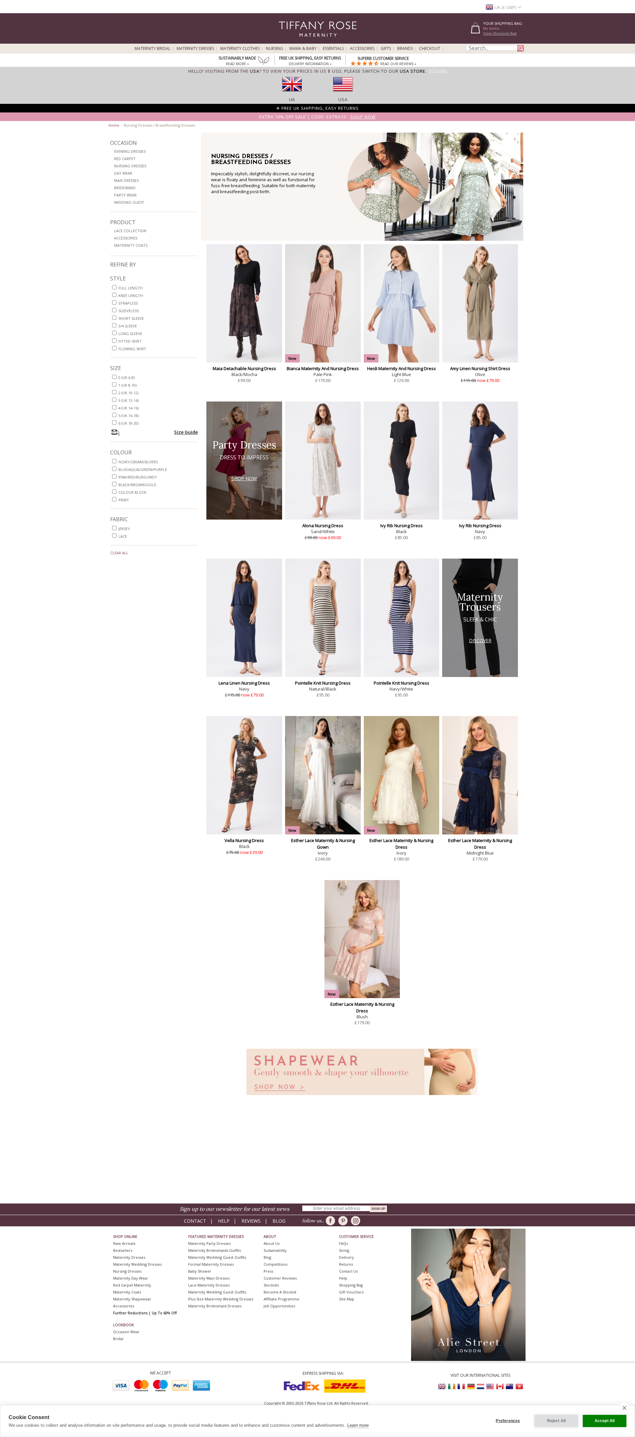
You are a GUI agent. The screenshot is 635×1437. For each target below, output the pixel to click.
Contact (195, 1221)
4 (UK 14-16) (128, 407)
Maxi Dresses (126, 180)
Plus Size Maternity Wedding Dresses (220, 1298)
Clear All (119, 552)
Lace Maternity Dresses (209, 1285)
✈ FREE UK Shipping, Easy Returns (317, 108)
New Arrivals (124, 1243)
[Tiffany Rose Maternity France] (461, 1386)
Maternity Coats (131, 245)
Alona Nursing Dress (322, 525)
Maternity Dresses (195, 49)
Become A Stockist (280, 1291)
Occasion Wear (126, 1331)
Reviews (251, 1221)
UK (292, 100)
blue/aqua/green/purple (142, 469)
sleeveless (128, 310)
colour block (132, 492)
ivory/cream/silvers (138, 461)
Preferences (508, 1420)
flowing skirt (132, 348)
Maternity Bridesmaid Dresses (214, 1305)
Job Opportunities (279, 1305)
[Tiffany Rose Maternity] (287, 40)
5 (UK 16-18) (128, 415)
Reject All (556, 1420)
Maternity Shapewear (132, 1298)
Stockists (271, 1285)
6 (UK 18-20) (128, 423)
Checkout (429, 49)
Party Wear (125, 194)
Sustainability (275, 1250)
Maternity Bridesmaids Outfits (214, 1250)
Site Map (346, 1298)
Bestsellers (122, 1250)
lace (122, 536)
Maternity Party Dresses (209, 1243)
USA (343, 100)
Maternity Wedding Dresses (137, 1264)
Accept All (605, 1420)
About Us (271, 1243)
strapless (128, 303)
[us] (343, 94)
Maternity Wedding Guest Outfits (217, 1257)
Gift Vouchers (351, 1291)
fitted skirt (130, 341)
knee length (130, 295)
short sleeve (131, 318)
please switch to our (384, 71)
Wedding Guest (129, 202)
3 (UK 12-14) (128, 400)
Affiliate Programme (281, 1298)
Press (268, 1271)
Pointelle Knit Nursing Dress (323, 683)
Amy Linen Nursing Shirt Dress (480, 368)
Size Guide (186, 432)
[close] (624, 1407)
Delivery (346, 1257)
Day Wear (123, 173)
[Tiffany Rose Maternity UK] (442, 1386)
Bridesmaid (125, 187)
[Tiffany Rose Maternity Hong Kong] (519, 1386)
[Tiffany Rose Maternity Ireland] (451, 1386)
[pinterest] (344, 1221)
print (123, 499)
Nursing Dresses (130, 165)
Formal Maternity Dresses (211, 1264)
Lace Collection (130, 230)
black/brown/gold (137, 484)
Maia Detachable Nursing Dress (244, 368)
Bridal (118, 1338)
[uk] (292, 94)
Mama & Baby (303, 49)
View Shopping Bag (500, 33)
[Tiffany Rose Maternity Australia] (509, 1386)
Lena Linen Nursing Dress (244, 683)
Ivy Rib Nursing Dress (401, 525)
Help (224, 1221)
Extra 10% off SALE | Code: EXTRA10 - (317, 117)
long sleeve (130, 333)
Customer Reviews (280, 1278)
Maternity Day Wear (130, 1278)
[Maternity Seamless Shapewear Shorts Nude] (362, 1096)
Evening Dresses (130, 151)
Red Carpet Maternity (132, 1285)
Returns (346, 1264)
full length (130, 287)
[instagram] (357, 1221)
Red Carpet (125, 158)
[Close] (438, 71)
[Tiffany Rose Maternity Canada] (499, 1386)
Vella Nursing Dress (244, 840)
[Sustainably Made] (263, 61)
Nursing (274, 49)
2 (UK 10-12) (128, 392)
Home (113, 125)
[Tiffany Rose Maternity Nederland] (480, 1386)
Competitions (275, 1264)
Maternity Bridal (152, 49)
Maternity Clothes (240, 49)
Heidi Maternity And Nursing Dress (401, 368)
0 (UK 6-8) (126, 377)
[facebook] (331, 1221)
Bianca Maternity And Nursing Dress (323, 368)
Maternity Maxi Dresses (209, 1278)
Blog (279, 1221)
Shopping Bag (351, 1285)
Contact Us (348, 1271)
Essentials (333, 49)
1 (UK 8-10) (127, 385)
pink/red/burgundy (137, 477)
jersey (124, 528)
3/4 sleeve (127, 325)
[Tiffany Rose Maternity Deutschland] (471, 1386)
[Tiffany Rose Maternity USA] (490, 1386)
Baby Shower (199, 1271)
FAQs (343, 1243)
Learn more (358, 1425)
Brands (405, 49)
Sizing (344, 1250)
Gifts (386, 49)
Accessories (362, 49)
